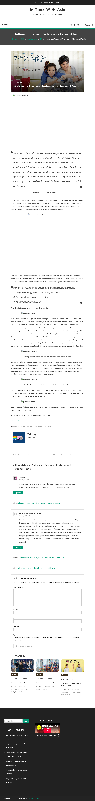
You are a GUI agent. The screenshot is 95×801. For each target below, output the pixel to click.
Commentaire (18, 587)
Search (88, 25)
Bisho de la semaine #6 (21, 455)
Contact (58, 2)
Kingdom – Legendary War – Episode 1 (17, 781)
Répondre (18, 493)
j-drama (75, 689)
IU (18, 689)
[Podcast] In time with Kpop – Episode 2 (17, 772)
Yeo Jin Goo (19, 692)
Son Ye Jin (47, 426)
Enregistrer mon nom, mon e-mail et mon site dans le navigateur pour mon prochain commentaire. (47, 638)
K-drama (21, 426)
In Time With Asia (47, 10)
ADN (69, 689)
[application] (47, 730)
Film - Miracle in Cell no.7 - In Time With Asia (36, 568)
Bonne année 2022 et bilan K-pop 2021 (17, 737)
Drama (18, 78)
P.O (12, 692)
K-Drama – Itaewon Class (47, 683)
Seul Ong (38, 426)
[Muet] (54, 735)
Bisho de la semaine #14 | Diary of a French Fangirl (39, 503)
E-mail (16, 618)
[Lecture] (38, 735)
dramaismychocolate (30, 513)
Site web (16, 626)
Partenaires (48, 2)
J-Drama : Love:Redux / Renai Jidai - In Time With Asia (41, 558)
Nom (15, 610)
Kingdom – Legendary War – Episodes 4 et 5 (17, 746)
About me (38, 2)
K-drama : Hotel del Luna (22, 683)
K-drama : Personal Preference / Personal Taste (46, 86)
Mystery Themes (33, 798)
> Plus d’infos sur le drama (20, 421)
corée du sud (23, 686)
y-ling (27, 82)
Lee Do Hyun (25, 689)
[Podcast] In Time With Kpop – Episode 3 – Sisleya (16, 754)
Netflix (53, 686)
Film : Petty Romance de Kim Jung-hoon (67, 455)
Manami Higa (66, 692)
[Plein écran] (58, 735)
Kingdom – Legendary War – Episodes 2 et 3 (17, 763)
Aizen (22, 477)
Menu (6, 24)
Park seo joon (41, 689)
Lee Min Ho (30, 426)
